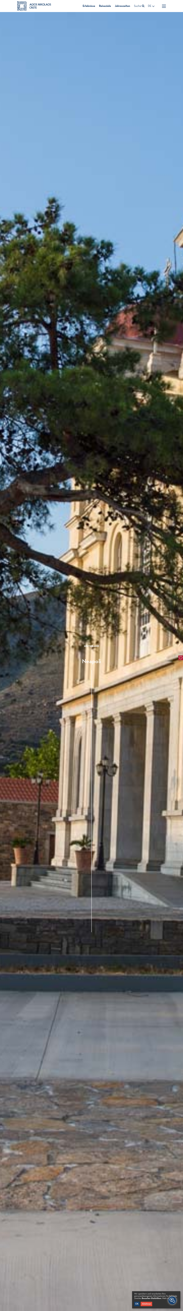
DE (150, 6)
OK (137, 1304)
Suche (138, 6)
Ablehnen (146, 1304)
